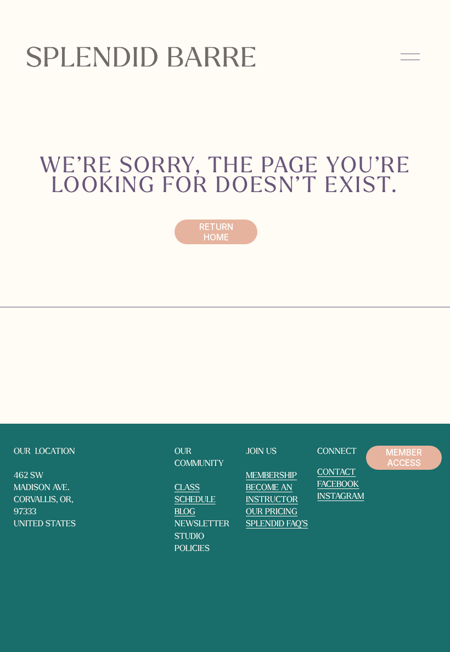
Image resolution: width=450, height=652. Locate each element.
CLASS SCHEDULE (195, 494)
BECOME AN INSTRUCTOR (272, 494)
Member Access (404, 457)
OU (251, 512)
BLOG (185, 512)
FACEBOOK (338, 484)
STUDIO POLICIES (192, 542)
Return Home (216, 232)
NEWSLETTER (202, 524)
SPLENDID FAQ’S (277, 524)
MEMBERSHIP (271, 475)
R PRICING (277, 512)
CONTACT (336, 472)
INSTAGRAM (340, 496)
